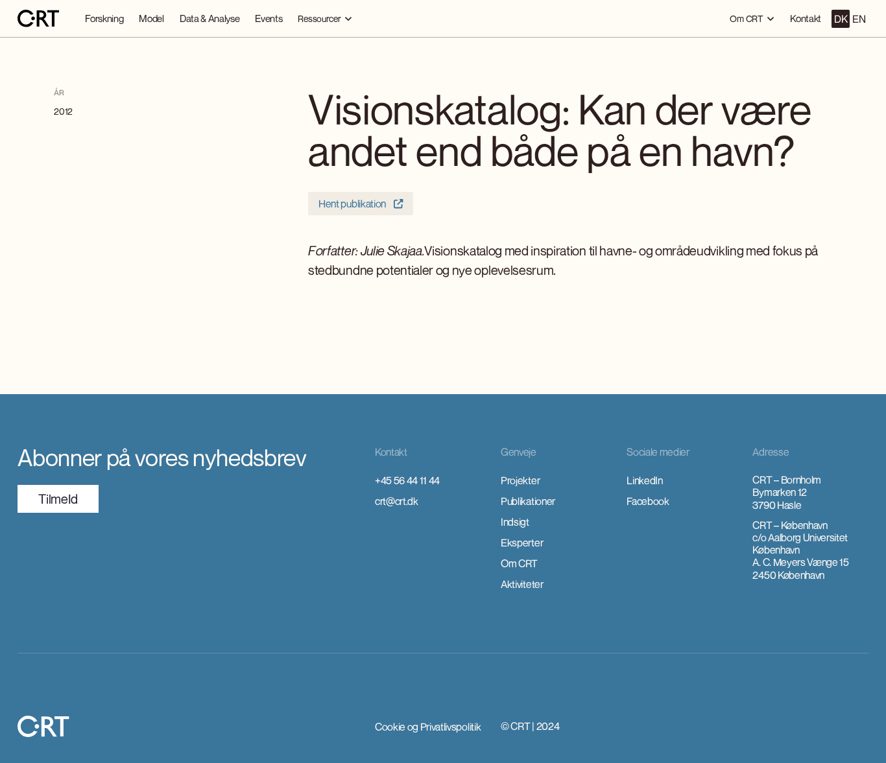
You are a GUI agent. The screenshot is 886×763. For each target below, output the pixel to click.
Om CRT (519, 563)
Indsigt (515, 521)
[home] (38, 19)
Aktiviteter (522, 584)
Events (268, 18)
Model (151, 18)
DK (840, 18)
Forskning (104, 18)
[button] (325, 18)
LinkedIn (644, 480)
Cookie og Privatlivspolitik (428, 726)
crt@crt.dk (396, 501)
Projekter (520, 480)
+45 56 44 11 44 (407, 480)
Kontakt (805, 18)
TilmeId (58, 499)
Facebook (648, 501)
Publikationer (528, 501)
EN (858, 18)
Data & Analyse (210, 18)
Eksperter (522, 542)
